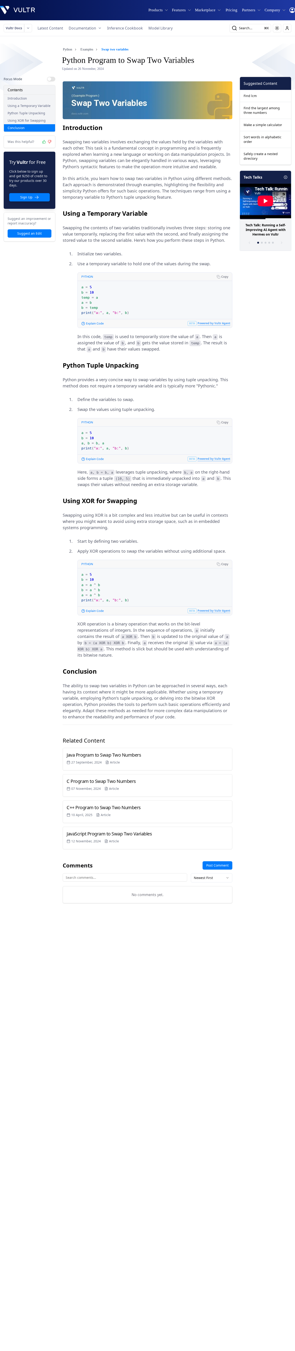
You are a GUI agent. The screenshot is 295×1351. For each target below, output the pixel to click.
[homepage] (17, 10)
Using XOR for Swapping (27, 120)
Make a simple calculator (263, 125)
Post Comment (217, 865)
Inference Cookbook (125, 28)
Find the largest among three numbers (262, 110)
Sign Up (26, 197)
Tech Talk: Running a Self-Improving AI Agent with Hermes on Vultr (265, 229)
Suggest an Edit (29, 233)
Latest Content (50, 28)
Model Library (160, 28)
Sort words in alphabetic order (262, 139)
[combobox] (211, 877)
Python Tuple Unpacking (26, 113)
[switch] (51, 79)
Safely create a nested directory (261, 156)
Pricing (231, 10)
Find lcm (250, 96)
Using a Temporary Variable (29, 105)
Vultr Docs (14, 28)
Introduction (17, 98)
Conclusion (16, 128)
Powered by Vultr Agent (214, 323)
